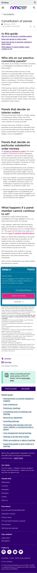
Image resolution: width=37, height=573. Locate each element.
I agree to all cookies (18, 295)
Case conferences (10, 404)
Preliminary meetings (11, 408)
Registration (5, 482)
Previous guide (11, 389)
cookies (10, 278)
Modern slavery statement (22, 558)
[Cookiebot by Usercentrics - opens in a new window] (27, 269)
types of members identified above (21, 233)
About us (4, 500)
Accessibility (4, 558)
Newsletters (5, 541)
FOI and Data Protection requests (13, 521)
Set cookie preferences (23, 290)
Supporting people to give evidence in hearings (18, 445)
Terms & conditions (6, 561)
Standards (5, 489)
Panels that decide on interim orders (13, 39)
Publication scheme (8, 513)
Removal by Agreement (12, 418)
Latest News (5, 538)
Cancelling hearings (11, 421)
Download (7, 358)
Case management (8, 14)
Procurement (6, 524)
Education (5, 493)
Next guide (25, 389)
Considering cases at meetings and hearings (17, 413)
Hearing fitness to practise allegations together (18, 400)
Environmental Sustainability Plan (13, 510)
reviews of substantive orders (15, 151)
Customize (17, 301)
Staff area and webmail (9, 528)
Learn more (18, 458)
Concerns (4, 486)
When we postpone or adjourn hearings (19, 440)
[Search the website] (34, 7)
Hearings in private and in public (16, 437)
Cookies (12, 558)
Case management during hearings (17, 433)
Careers (4, 496)
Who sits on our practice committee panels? (16, 36)
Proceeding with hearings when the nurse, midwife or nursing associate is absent (18, 427)
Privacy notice (6, 517)
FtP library (5, 2)
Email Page (7, 362)
